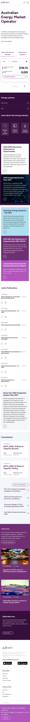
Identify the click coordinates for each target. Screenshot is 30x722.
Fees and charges (7, 680)
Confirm (5, 718)
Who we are (5, 673)
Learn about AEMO (6, 41)
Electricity (4, 103)
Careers (4, 676)
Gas (2, 108)
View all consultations (20, 484)
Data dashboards (7, 694)
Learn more (7, 633)
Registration (5, 696)
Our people (5, 678)
